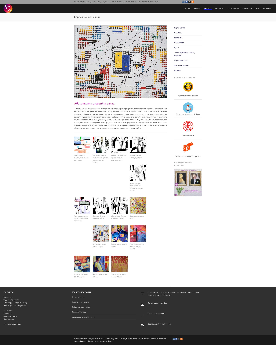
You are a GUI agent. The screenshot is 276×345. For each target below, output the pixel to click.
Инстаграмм (8, 319)
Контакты (178, 38)
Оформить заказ (181, 60)
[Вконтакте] (183, 2)
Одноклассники (10, 316)
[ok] (181, 339)
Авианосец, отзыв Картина (83, 317)
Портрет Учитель (79, 312)
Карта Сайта (179, 28)
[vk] (173, 339)
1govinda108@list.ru (18, 305)
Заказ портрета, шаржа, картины (184, 54)
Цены (176, 48)
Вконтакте (7, 311)
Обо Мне (178, 33)
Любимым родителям (81, 307)
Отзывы (177, 70)
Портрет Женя (78, 297)
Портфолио (179, 43)
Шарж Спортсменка (80, 302)
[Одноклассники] (192, 2)
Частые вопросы (181, 65)
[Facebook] (186, 2)
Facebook (7, 313)
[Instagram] (189, 2)
